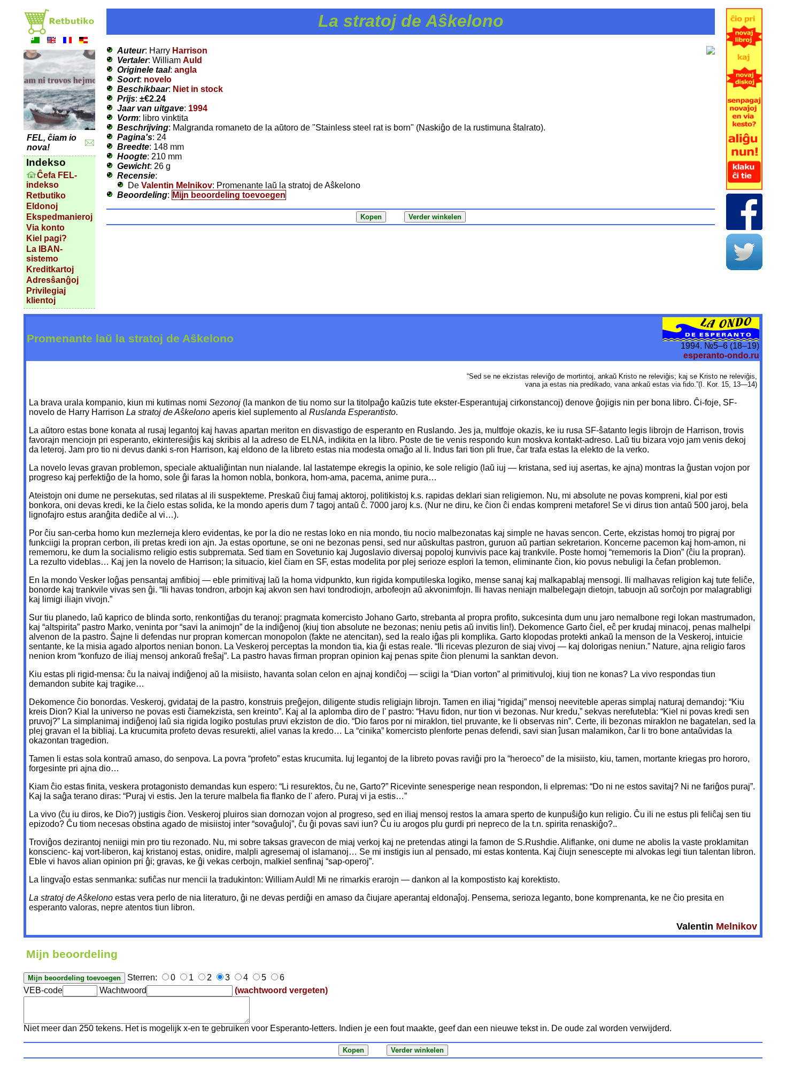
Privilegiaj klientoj (46, 295)
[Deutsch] (83, 41)
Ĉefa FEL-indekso (51, 180)
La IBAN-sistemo (44, 253)
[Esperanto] (35, 41)
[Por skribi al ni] (89, 143)
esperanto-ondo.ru (721, 355)
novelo (158, 79)
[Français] (67, 41)
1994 (197, 108)
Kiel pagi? (46, 238)
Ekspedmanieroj (59, 216)
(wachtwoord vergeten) (281, 990)
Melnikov (736, 926)
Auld (192, 60)
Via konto (45, 227)
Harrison (189, 50)
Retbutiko (46, 195)
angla (185, 69)
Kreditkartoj (50, 269)
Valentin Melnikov (176, 185)
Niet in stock (198, 89)
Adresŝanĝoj (52, 280)
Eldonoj (42, 206)
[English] (51, 41)
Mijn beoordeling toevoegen (229, 194)
